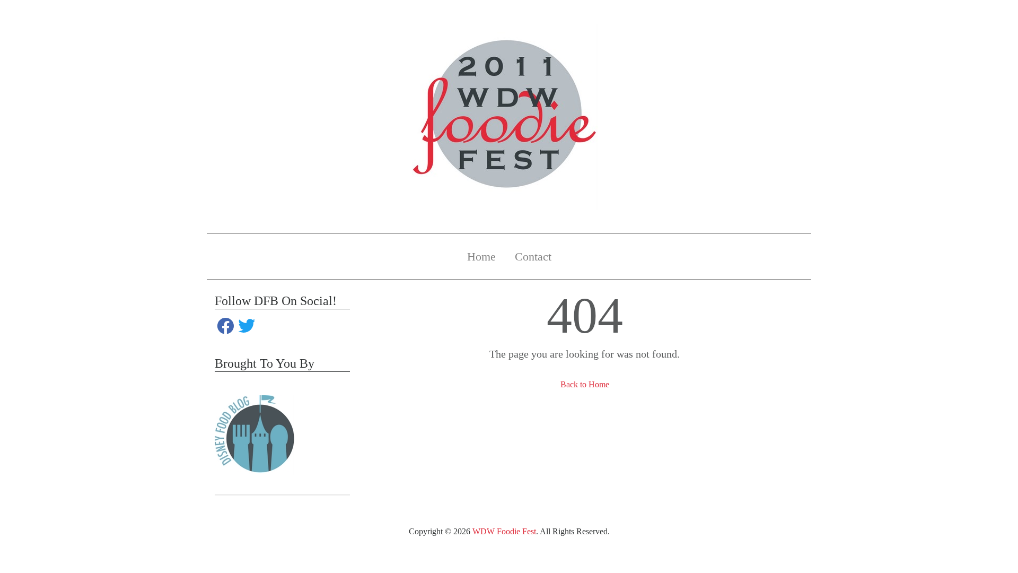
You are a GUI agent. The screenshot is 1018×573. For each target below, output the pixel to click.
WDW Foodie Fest (504, 531)
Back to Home (584, 384)
